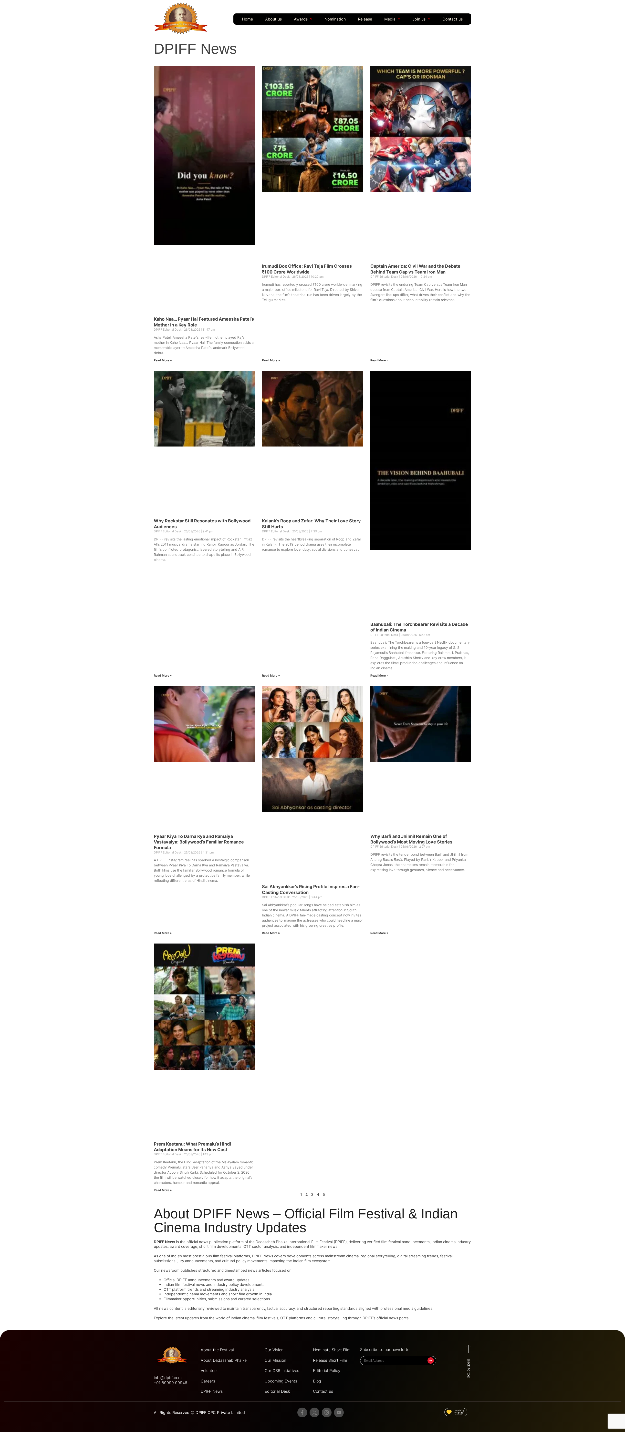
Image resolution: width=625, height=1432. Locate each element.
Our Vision (274, 745)
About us (273, 19)
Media (390, 19)
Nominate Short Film (332, 745)
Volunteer (209, 766)
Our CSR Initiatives (282, 766)
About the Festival (217, 745)
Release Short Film (330, 755)
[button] (303, 19)
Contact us (452, 19)
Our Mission (275, 755)
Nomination (335, 19)
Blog (317, 776)
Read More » (163, 181)
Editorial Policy (326, 766)
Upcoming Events (281, 776)
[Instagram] (327, 808)
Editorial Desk (277, 786)
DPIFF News (212, 786)
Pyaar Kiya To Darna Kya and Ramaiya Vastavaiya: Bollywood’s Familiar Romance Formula (199, 408)
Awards (301, 19)
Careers (208, 776)
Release (365, 19)
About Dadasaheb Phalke (224, 755)
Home (247, 19)
